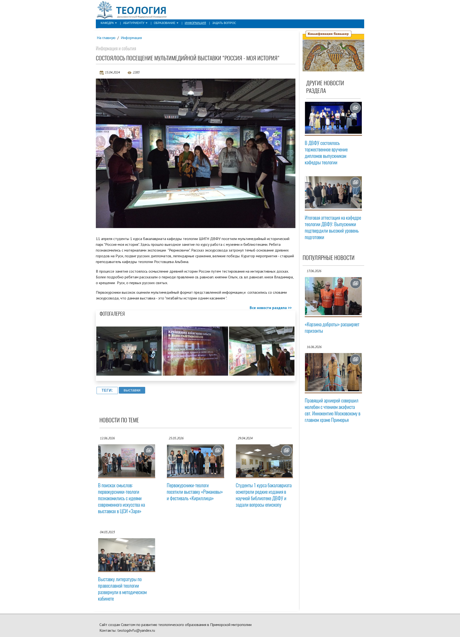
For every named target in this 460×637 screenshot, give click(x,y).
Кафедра (107, 23)
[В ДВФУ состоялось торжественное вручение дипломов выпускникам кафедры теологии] (333, 118)
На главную (106, 37)
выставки (132, 390)
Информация (195, 23)
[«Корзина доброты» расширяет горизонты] (333, 296)
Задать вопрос (224, 23)
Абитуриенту (133, 23)
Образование (164, 23)
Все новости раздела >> (271, 307)
